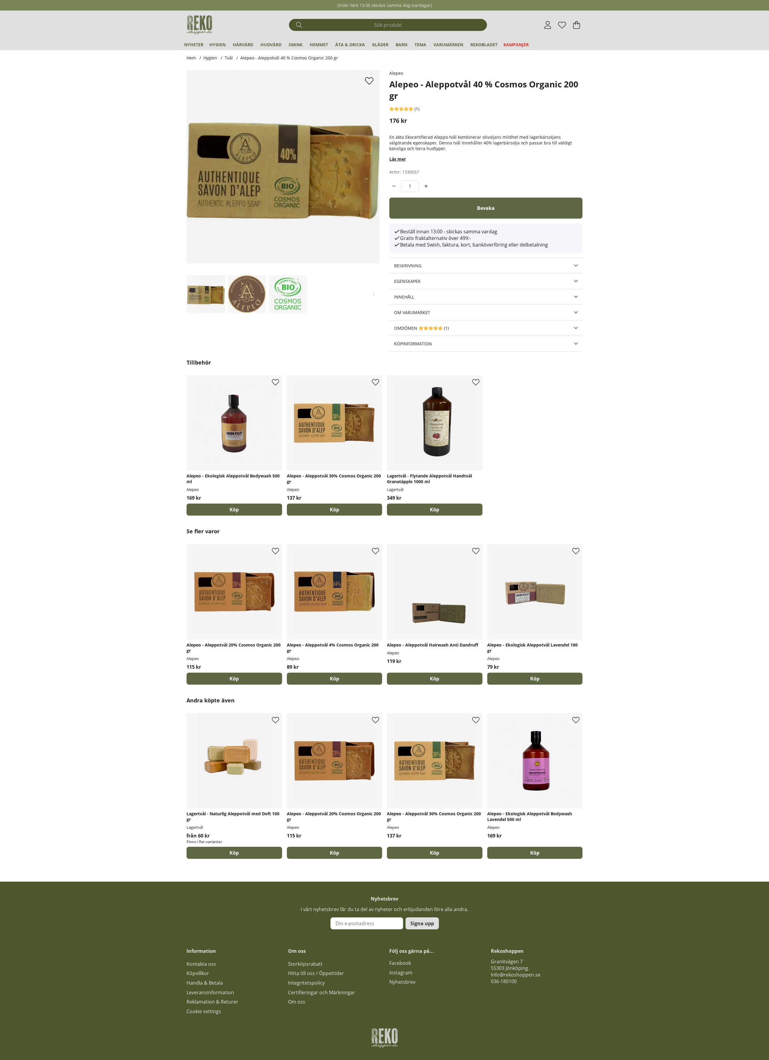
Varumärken (448, 44)
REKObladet (483, 44)
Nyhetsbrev (402, 982)
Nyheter (193, 44)
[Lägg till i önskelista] (370, 80)
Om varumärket (412, 312)
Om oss (296, 1001)
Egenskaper (407, 281)
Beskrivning (407, 265)
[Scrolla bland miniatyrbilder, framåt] (374, 294)
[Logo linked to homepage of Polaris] (199, 25)
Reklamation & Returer (212, 1001)
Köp (234, 853)
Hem (191, 58)
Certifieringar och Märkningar (321, 992)
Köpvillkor (198, 973)
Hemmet (319, 44)
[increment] (426, 186)
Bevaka (486, 208)
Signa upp (422, 923)
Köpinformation (413, 344)
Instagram (400, 972)
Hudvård (270, 44)
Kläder (380, 44)
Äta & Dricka (350, 44)
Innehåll (404, 297)
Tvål (229, 58)
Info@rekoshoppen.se (515, 974)
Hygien (217, 44)
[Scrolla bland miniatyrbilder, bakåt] (193, 294)
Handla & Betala (205, 983)
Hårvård (243, 44)
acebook (401, 963)
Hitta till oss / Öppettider (316, 973)
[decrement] (394, 186)
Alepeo (396, 73)
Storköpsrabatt (305, 964)
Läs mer (397, 159)
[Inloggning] (548, 25)
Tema (420, 44)
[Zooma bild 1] (283, 166)
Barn (401, 44)
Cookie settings (204, 1011)
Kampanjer (516, 44)
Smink (295, 44)
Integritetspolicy (306, 983)
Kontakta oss (201, 964)
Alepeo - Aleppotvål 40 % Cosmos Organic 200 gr (289, 58)
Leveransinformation (210, 992)
